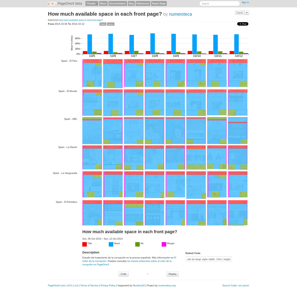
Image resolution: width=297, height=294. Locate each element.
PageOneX (69, 3)
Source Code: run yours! (235, 285)
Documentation (117, 3)
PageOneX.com (56, 285)
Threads (90, 3)
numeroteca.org (167, 285)
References (142, 3)
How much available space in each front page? (81, 20)
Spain (103, 24)
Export (240, 12)
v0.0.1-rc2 (72, 285)
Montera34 (139, 285)
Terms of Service (89, 285)
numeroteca (180, 14)
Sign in (245, 2)
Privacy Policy (108, 285)
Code (123, 274)
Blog (131, 3)
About (103, 3)
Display (173, 274)
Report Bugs (159, 3)
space (111, 24)
